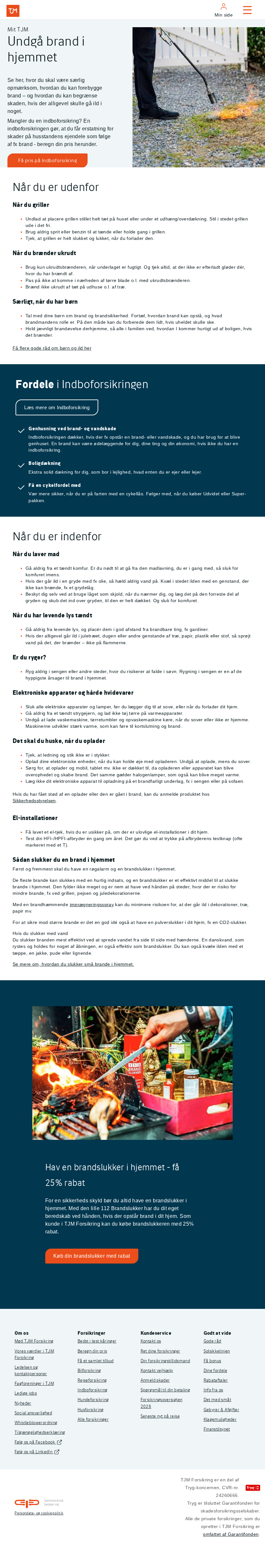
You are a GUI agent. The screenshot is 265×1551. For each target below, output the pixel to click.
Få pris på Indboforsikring (47, 160)
